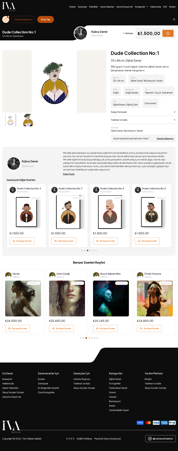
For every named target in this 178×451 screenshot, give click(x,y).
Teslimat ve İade (81, 383)
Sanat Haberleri (107, 6)
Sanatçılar (82, 6)
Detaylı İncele (24, 240)
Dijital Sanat (115, 379)
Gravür (112, 392)
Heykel (112, 396)
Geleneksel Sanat (118, 387)
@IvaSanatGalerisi (163, 438)
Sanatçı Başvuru (165, 138)
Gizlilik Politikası (84, 438)
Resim (112, 405)
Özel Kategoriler (46, 392)
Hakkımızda (155, 6)
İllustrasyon (115, 401)
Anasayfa (7, 379)
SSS (165, 6)
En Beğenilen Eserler (48, 387)
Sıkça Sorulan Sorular (13, 392)
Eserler (73, 6)
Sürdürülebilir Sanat (119, 410)
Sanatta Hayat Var (124, 6)
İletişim (172, 6)
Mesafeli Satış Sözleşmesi (107, 438)
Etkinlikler (93, 6)
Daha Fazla (68, 174)
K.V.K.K (70, 438)
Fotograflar (115, 383)
